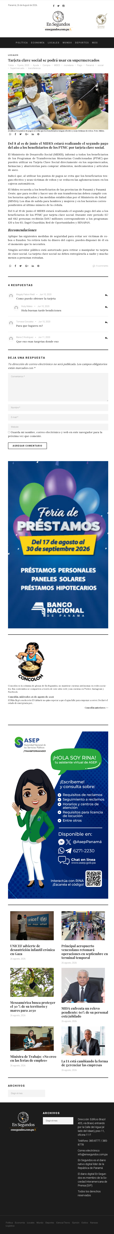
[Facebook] (54, 6)
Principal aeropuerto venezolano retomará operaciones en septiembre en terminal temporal (84, 952)
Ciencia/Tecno (63, 1223)
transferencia (34, 68)
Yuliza (11, 65)
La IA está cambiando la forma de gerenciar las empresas (84, 1063)
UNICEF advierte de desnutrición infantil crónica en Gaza (32, 950)
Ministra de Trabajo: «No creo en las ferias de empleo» (33, 1058)
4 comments (102, 266)
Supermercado (17, 68)
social (100, 65)
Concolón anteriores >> (96, 707)
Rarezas (94, 1223)
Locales (54, 42)
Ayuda (36, 65)
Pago (79, 65)
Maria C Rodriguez (24, 337)
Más (95, 42)
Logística (10, 1226)
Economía (38, 42)
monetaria (68, 65)
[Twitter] (58, 6)
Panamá (90, 65)
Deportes (82, 42)
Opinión (75, 1223)
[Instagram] (63, 6)
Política (22, 42)
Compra (46, 65)
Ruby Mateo (27, 306)
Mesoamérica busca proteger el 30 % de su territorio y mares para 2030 (32, 1006)
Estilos (85, 1223)
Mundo (67, 42)
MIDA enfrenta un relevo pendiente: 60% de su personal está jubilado (84, 1012)
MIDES (57, 65)
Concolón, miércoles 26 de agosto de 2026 (31, 696)
